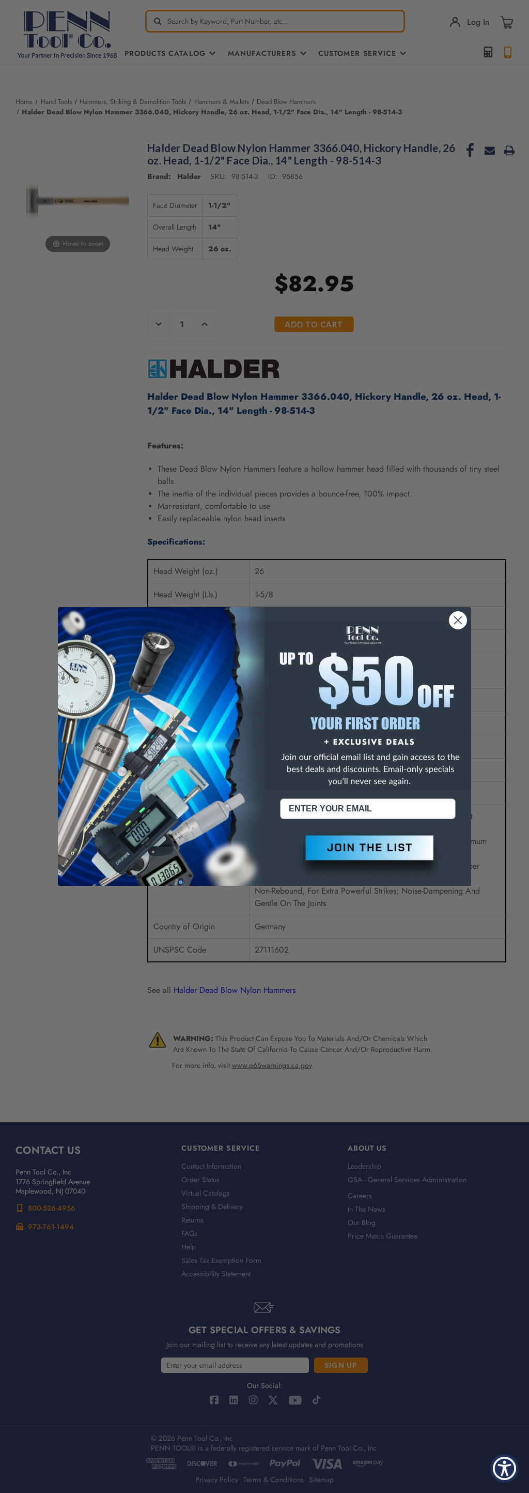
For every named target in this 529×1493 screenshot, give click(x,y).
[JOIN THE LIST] (367, 856)
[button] (367, 856)
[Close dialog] (458, 620)
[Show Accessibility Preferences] (504, 1468)
